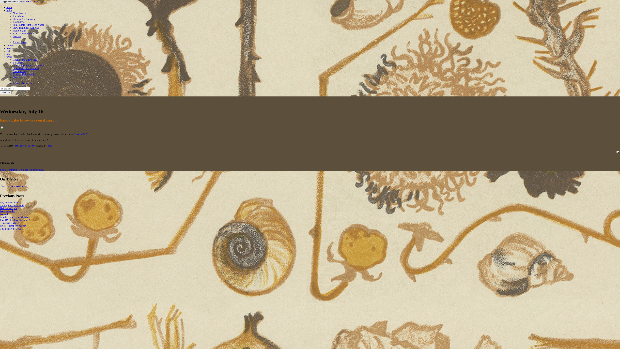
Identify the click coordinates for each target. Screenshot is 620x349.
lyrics (9, 10)
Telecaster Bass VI (9, 223)
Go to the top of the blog (31, 169)
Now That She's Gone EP (26, 27)
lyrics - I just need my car (13, 225)
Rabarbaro (18, 16)
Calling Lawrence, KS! (12, 205)
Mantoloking (19, 30)
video (9, 51)
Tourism (17, 36)
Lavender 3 (19, 22)
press (9, 56)
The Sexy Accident (29, 1)
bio (8, 54)
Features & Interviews (24, 83)
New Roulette (20, 13)
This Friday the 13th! (10, 228)
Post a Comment (8, 169)
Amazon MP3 (81, 134)
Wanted (4, 214)
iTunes (49, 145)
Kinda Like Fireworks (24, 33)
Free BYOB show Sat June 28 (15, 220)
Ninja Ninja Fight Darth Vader (28, 24)
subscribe (5, 92)
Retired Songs (20, 42)
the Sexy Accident (24, 145)
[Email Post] (617, 152)
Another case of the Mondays (15, 217)
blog (8, 48)
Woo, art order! (8, 211)
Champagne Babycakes (25, 19)
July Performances (9, 202)
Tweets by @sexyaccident (13, 186)
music (9, 7)
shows (9, 45)
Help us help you (8, 208)
